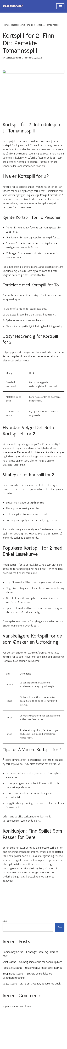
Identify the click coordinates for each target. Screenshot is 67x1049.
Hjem (5, 24)
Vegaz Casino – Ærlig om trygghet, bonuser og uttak (32, 983)
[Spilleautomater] (13, 6)
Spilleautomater (13, 57)
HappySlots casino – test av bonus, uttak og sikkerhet (32, 967)
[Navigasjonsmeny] (60, 6)
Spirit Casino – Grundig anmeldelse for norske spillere (32, 962)
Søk (5, 921)
